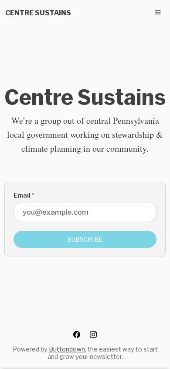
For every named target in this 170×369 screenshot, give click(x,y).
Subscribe (85, 239)
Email (24, 195)
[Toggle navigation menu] (158, 12)
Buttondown (67, 349)
